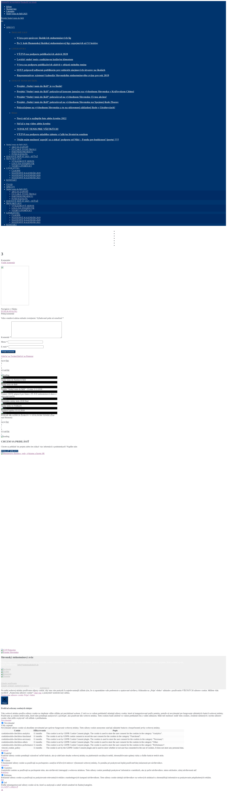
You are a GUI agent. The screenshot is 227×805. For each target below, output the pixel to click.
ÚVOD (9, 184)
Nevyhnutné (9, 723)
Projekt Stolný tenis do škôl (12, 18)
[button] (113, 360)
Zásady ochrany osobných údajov (15, 686)
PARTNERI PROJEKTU (22, 152)
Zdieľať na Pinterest (25, 356)
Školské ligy (11, 9)
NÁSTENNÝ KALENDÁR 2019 (26, 173)
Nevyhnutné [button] (6, 720)
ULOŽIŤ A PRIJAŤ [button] (9, 787)
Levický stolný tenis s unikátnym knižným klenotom (45, 59)
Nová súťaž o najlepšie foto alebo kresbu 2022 (41, 118)
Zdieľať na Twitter (9, 356)
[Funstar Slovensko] (113, 652)
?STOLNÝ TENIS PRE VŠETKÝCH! (37, 129)
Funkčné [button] (4, 750)
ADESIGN (44, 688)
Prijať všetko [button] (29, 695)
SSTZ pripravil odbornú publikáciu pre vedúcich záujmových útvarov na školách (61, 70)
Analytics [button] (5, 765)
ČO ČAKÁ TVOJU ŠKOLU (24, 149)
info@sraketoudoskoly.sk (27, 665)
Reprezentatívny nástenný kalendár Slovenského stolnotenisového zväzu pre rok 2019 (63, 75)
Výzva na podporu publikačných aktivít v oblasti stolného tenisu (51, 64)
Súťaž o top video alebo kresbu (33, 123)
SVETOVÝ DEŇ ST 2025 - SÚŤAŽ (22, 156)
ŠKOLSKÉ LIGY (14, 203)
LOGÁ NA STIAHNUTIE (23, 163)
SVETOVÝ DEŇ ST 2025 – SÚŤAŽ (22, 201)
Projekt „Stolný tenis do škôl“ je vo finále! (39, 86)
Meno (4, 342)
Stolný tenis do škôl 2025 (16, 14)
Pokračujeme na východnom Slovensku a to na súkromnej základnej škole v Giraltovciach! (66, 107)
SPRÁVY (10, 27)
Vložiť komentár (8, 262)
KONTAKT (11, 180)
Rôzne (9, 7)
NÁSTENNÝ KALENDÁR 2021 (26, 178)
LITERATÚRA (13, 213)
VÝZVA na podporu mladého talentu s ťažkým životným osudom (52, 134)
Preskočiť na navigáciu (10, 2)
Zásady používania (9, 683)
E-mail (4, 347)
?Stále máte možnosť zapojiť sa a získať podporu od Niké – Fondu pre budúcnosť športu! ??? (68, 139)
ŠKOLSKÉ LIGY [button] (14, 159)
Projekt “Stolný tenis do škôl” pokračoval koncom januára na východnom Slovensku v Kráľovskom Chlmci (75, 91)
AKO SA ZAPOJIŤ (20, 147)
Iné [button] (2, 780)
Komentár (6, 337)
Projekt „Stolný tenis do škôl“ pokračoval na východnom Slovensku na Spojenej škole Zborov (68, 102)
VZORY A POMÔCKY (22, 166)
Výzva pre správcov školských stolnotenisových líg (44, 38)
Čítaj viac (38, 693)
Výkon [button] (4, 758)
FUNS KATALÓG (20, 154)
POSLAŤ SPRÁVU (9, 451)
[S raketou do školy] (6, 669)
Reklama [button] (4, 772)
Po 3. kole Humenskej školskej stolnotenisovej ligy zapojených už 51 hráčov (57, 43)
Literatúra (10, 11)
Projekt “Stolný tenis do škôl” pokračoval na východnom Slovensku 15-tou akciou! (62, 96)
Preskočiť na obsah (29, 2)
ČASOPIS (16, 171)
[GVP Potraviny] (113, 650)
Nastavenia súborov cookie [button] (12, 695)
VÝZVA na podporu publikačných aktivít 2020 (42, 54)
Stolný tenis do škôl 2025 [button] (16, 145)
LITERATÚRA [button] (13, 168)
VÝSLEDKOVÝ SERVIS (23, 161)
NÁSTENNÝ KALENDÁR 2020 (26, 175)
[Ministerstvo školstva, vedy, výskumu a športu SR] (113, 550)
